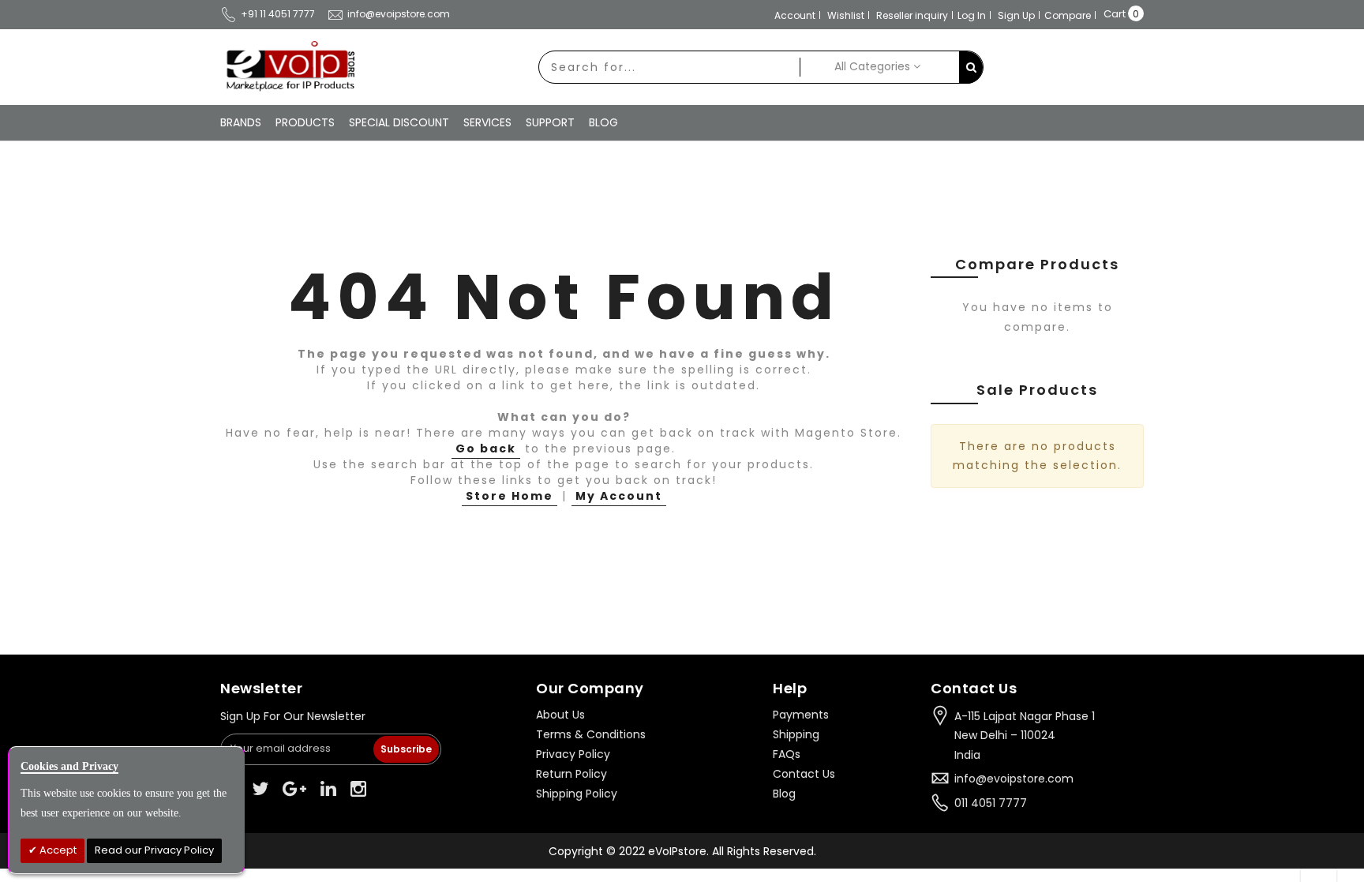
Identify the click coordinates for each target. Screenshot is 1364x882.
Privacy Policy (573, 754)
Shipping (796, 734)
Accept (57, 850)
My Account (618, 496)
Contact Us (804, 774)
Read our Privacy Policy (154, 850)
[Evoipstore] (287, 66)
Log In (971, 15)
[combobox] (669, 67)
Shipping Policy (576, 793)
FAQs (786, 754)
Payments (801, 714)
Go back (485, 448)
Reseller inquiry (912, 15)
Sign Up (1016, 15)
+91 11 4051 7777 (278, 14)
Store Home (509, 496)
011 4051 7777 (990, 803)
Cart (1115, 13)
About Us (560, 714)
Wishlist (845, 15)
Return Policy (571, 774)
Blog (784, 793)
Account (794, 15)
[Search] (971, 67)
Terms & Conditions (591, 734)
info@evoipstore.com (398, 14)
